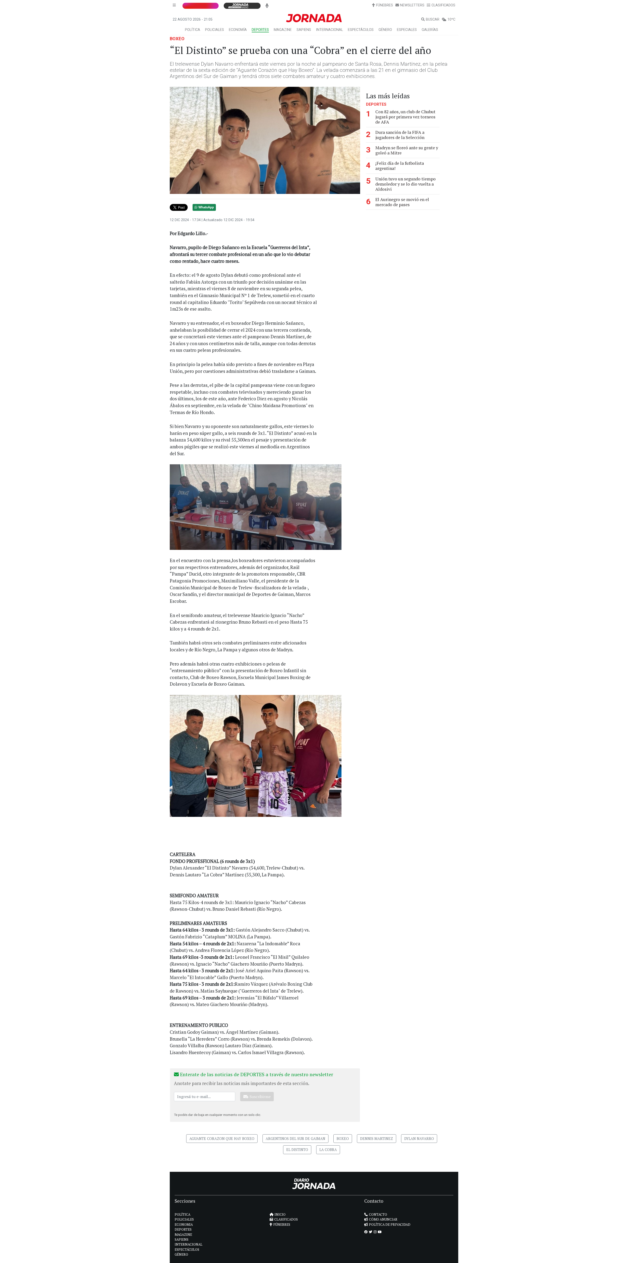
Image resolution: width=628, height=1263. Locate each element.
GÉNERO (385, 30)
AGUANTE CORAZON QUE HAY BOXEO (221, 1138)
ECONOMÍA (238, 30)
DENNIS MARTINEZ (376, 1138)
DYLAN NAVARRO (419, 1138)
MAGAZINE (283, 30)
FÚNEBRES (384, 5)
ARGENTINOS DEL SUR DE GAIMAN (295, 1138)
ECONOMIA (184, 1224)
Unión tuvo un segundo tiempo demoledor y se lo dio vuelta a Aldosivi (405, 184)
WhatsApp (206, 207)
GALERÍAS (430, 30)
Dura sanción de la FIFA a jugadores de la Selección (399, 134)
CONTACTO (378, 1214)
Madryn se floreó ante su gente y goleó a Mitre (406, 150)
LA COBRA (328, 1149)
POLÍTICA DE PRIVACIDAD (389, 1224)
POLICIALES (214, 30)
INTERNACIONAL (329, 30)
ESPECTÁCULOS (361, 30)
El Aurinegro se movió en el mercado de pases (402, 202)
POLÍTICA (192, 30)
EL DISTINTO (297, 1149)
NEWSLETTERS (412, 5)
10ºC (451, 19)
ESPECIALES (407, 30)
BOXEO (177, 38)
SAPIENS (304, 30)
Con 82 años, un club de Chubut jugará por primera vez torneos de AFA (405, 117)
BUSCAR (432, 19)
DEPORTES (260, 30)
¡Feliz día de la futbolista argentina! (399, 165)
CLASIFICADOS (443, 5)
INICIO (280, 1214)
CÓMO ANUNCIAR (383, 1219)
